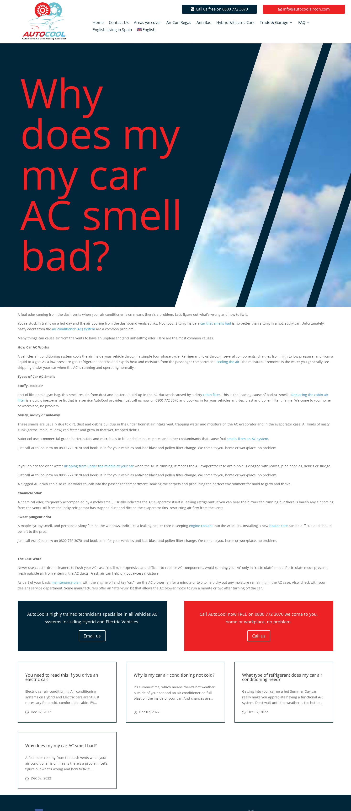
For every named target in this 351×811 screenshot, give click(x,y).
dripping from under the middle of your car (99, 466)
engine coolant (201, 525)
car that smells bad (215, 323)
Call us (259, 636)
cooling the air (228, 361)
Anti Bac (204, 23)
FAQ (301, 23)
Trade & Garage (274, 23)
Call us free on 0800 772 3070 (222, 9)
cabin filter (211, 394)
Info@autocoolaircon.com (306, 9)
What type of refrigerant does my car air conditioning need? (282, 677)
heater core (278, 525)
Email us (92, 636)
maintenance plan (66, 582)
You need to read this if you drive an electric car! (61, 677)
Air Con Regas (178, 23)
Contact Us (119, 23)
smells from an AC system (247, 438)
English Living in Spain (112, 30)
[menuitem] (146, 30)
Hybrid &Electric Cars (235, 23)
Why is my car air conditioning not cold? (174, 675)
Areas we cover (147, 23)
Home (98, 23)
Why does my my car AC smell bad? (61, 745)
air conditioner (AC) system (73, 329)
